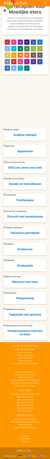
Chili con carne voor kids (25, 167)
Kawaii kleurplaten (25, 352)
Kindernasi (25, 249)
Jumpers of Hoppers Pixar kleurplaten (25, 380)
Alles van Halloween (25, 402)
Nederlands (11, 456)
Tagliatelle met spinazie (25, 314)
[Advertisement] (25, 101)
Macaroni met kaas (25, 281)
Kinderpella (25, 265)
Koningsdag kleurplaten (25, 372)
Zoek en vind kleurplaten (25, 349)
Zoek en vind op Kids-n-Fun (25, 427)
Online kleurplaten (25, 425)
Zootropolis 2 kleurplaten (25, 374)
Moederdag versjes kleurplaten (25, 363)
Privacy (25, 441)
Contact (25, 436)
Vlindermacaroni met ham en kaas (25, 332)
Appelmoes (25, 151)
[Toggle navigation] (45, 3)
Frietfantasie (25, 200)
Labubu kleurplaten (25, 358)
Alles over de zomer (25, 397)
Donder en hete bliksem (25, 184)
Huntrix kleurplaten (25, 377)
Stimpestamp (25, 298)
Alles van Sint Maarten (25, 405)
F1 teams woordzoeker (25, 355)
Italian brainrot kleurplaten (25, 386)
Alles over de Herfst (25, 399)
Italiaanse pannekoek (25, 233)
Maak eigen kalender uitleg (25, 419)
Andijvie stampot (25, 135)
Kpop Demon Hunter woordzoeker (25, 383)
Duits (24, 456)
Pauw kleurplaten (25, 360)
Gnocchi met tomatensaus (25, 216)
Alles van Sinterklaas (25, 408)
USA (43, 456)
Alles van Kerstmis (25, 411)
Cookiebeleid (25, 438)
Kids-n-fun (15, 3)
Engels (34, 456)
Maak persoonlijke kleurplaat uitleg (25, 422)
